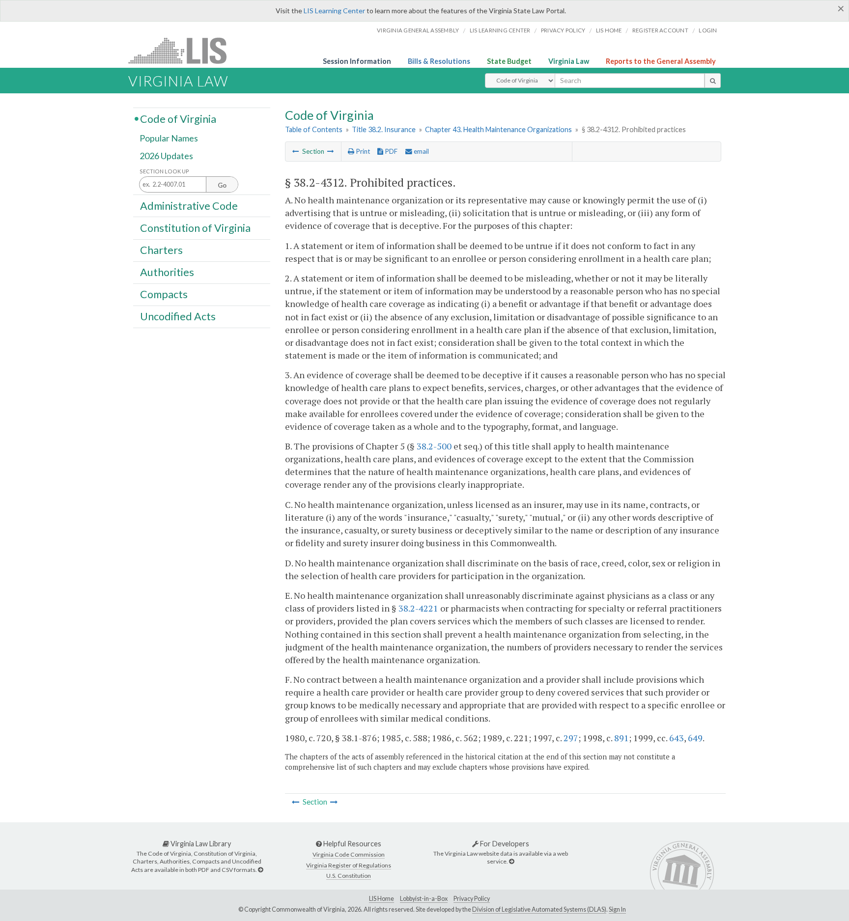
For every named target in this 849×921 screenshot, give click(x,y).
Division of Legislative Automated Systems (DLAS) (539, 909)
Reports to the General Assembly (661, 61)
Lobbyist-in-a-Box (424, 898)
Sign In (617, 909)
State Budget (509, 61)
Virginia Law (568, 61)
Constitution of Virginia (195, 227)
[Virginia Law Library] (260, 869)
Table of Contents (313, 129)
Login (708, 30)
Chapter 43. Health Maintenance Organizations (498, 129)
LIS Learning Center (334, 10)
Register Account (660, 30)
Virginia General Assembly (418, 30)
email (420, 151)
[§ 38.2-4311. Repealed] (295, 151)
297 (571, 738)
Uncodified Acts (178, 316)
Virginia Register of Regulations (348, 865)
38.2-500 (434, 446)
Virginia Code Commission (348, 854)
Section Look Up (164, 171)
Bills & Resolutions (439, 61)
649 (695, 738)
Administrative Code (189, 205)
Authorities (167, 272)
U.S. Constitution (348, 875)
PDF (390, 151)
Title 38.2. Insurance (384, 129)
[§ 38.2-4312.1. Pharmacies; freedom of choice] (330, 151)
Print (362, 151)
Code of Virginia (178, 118)
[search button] (713, 80)
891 (621, 738)
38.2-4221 (418, 608)
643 (676, 738)
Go (222, 185)
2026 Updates (166, 155)
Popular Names (169, 138)
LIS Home (381, 898)
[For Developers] (511, 861)
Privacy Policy (563, 30)
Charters (161, 250)
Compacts (164, 294)
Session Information (357, 61)
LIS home (609, 30)
